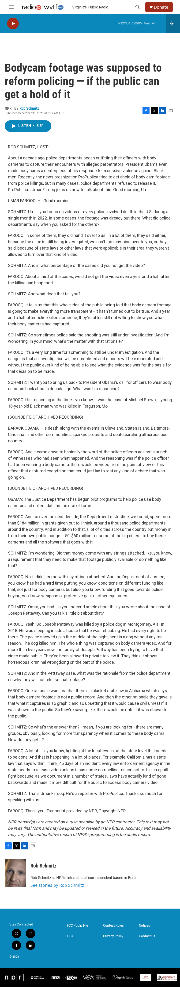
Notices (144, 925)
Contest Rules (113, 925)
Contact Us (147, 936)
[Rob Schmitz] (15, 873)
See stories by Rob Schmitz (57, 885)
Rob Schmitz (29, 108)
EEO (70, 936)
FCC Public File (77, 925)
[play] (13, 23)
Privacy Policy (113, 936)
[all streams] (173, 23)
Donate (161, 7)
